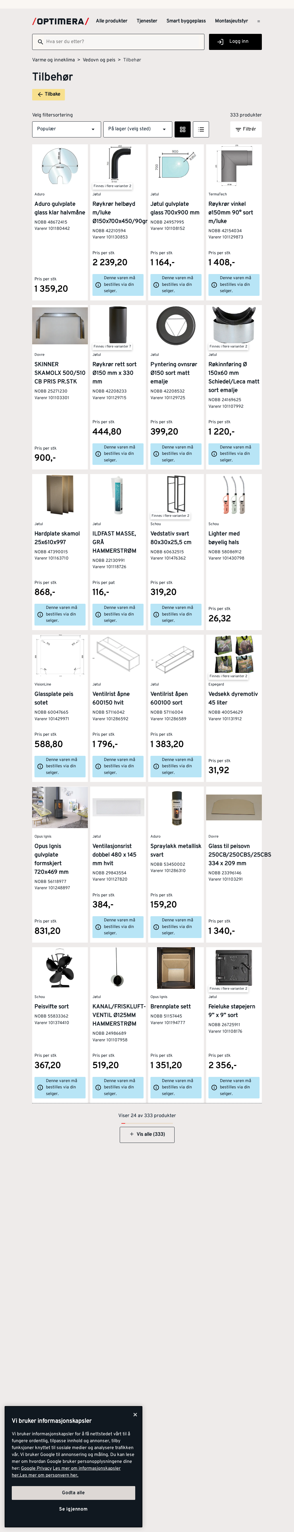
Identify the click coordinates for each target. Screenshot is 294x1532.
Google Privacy (36, 1468)
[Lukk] (135, 1414)
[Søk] (38, 42)
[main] (73, 1466)
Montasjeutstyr (231, 21)
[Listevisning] (201, 129)
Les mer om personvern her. (49, 1475)
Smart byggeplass (186, 21)
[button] (66, 129)
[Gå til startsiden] (60, 21)
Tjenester (147, 21)
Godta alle (73, 1493)
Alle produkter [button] (111, 21)
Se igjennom (73, 1509)
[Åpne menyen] (259, 21)
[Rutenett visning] (183, 129)
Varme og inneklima (53, 60)
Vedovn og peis (99, 60)
